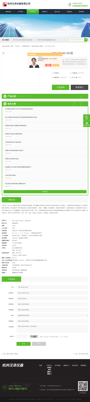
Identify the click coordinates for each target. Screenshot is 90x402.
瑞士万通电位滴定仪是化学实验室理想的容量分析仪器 (21, 117)
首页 (12, 46)
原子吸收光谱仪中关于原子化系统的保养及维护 (19, 109)
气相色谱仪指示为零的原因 (13, 142)
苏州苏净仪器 (26, 46)
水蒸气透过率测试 (10, 175)
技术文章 (57, 11)
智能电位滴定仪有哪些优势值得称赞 (15, 125)
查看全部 (45, 191)
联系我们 (81, 11)
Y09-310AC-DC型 (83, 354)
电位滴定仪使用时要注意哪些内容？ (15, 183)
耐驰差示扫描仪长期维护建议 (13, 134)
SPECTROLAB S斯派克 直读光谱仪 (22, 40)
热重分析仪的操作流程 (11, 158)
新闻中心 (45, 11)
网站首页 (8, 11)
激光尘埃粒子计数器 (37, 46)
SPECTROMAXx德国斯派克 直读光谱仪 (48, 40)
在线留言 (69, 11)
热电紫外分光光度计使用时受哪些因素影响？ (18, 167)
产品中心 (32, 11)
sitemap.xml (58, 399)
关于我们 (20, 11)
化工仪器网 (72, 399)
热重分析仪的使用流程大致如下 (14, 150)
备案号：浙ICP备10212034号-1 (45, 399)
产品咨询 (61, 87)
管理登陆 (78, 399)
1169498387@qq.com (54, 386)
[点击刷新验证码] (33, 336)
